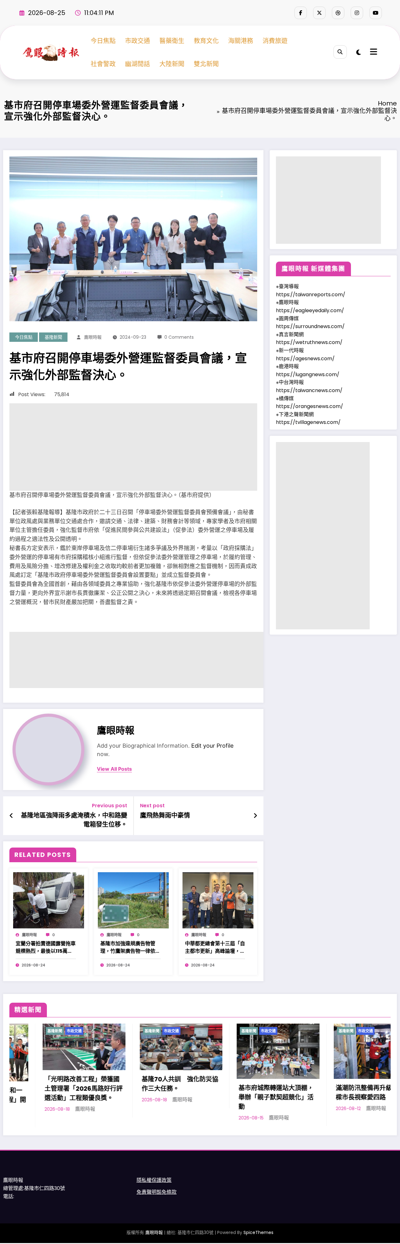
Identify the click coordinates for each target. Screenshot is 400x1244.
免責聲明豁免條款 (157, 1197)
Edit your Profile (212, 745)
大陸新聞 (171, 64)
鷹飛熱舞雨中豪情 (165, 815)
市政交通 (137, 41)
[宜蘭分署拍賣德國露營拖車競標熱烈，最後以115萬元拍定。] (48, 899)
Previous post (109, 806)
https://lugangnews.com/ (307, 374)
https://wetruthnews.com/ (309, 342)
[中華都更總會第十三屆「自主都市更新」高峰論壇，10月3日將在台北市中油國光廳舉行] (217, 899)
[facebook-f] (300, 13)
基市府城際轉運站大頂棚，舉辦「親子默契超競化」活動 (148, 1097)
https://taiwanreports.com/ (310, 294)
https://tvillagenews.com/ (308, 422)
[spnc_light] (358, 52)
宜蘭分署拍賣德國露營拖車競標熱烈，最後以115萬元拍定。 (46, 947)
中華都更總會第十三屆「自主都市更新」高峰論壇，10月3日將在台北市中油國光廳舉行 (215, 947)
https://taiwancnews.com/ (309, 390)
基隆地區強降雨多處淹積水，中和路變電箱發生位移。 (74, 820)
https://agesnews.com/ (305, 358)
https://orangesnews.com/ (309, 406)
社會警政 (103, 64)
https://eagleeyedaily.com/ (310, 310)
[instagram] (357, 13)
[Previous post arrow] (11, 816)
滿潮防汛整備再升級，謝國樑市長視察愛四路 (245, 1093)
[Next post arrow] (255, 816)
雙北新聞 (206, 64)
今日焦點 (103, 41)
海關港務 (240, 41)
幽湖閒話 (137, 64)
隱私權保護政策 (154, 1185)
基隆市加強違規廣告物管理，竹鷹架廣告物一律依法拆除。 (130, 947)
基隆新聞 (53, 337)
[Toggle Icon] (373, 52)
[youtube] (375, 13)
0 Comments (179, 337)
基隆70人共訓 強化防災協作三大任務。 (52, 1084)
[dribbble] (338, 13)
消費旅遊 (275, 41)
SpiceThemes (258, 1238)
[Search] (340, 52)
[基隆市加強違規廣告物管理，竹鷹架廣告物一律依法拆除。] (133, 899)
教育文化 (206, 41)
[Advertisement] (133, 447)
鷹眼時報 (93, 337)
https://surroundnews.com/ (310, 326)
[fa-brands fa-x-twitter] (319, 13)
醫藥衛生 (171, 41)
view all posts (114, 769)
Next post (152, 806)
